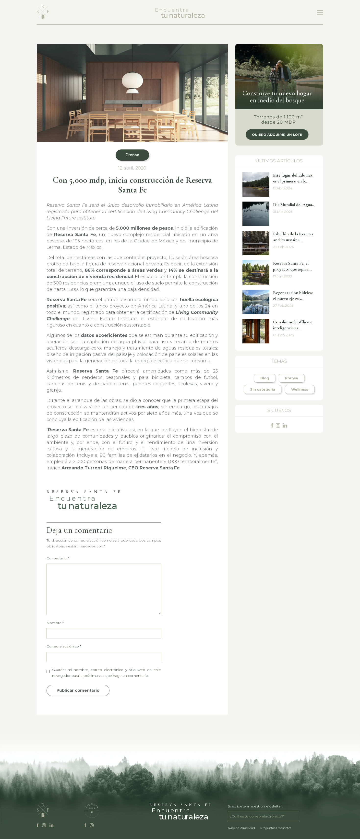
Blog (264, 378)
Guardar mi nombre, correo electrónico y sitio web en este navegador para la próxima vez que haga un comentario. (106, 673)
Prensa (132, 155)
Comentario (58, 558)
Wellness (299, 389)
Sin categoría (262, 389)
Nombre (55, 623)
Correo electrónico (64, 646)
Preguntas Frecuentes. (276, 828)
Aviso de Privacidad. (241, 828)
